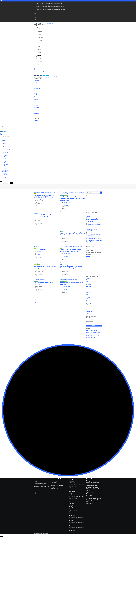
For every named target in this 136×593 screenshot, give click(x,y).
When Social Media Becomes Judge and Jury (43, 8)
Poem (5, 158)
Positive (5, 161)
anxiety (88, 331)
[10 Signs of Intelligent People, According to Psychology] (91, 214)
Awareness (40, 31)
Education (6, 152)
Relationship (93, 335)
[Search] (34, 68)
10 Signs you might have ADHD (44, 282)
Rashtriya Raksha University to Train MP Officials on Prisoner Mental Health (49, 3)
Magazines (40, 61)
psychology (88, 335)
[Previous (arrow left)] (1, 536)
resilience (87, 337)
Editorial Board (38, 55)
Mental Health (90, 334)
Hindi (5, 167)
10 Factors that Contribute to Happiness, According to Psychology (94, 240)
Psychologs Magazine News (42, 199)
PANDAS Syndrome (40, 249)
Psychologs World (40, 251)
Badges (5, 176)
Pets (38, 30)
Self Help (6, 164)
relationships (98, 335)
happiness (95, 332)
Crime (5, 146)
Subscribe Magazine (39, 56)
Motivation (40, 40)
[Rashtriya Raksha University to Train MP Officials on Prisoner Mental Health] (94, 481)
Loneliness (98, 332)
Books (5, 173)
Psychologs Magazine (67, 202)
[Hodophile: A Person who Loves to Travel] (94, 225)
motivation (100, 334)
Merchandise (38, 58)
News (39, 46)
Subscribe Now (94, 325)
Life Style (39, 34)
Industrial (6, 155)
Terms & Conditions (54, 490)
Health (39, 28)
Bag (38, 64)
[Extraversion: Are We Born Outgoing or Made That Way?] (94, 494)
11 (35, 308)
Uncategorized (89, 496)
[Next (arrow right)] (2, 536)
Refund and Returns (54, 488)
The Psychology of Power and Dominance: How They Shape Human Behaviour (49, 6)
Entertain (8, 149)
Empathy (92, 332)
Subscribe (88, 256)
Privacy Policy (53, 487)
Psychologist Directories (55, 484)
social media (92, 337)
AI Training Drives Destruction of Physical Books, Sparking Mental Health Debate (50, 9)
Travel (41, 37)
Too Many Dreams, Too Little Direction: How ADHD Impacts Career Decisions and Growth (72, 198)
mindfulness (96, 334)
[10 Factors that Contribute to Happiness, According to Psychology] (94, 234)
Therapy (39, 49)
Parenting (39, 43)
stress (97, 337)
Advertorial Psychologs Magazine (43, 218)
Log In (36, 65)
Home (36, 25)
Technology (40, 52)
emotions (88, 332)
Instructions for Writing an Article (57, 485)
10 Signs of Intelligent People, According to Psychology (92, 219)
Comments (39, 202)
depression (94, 331)
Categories (37, 27)
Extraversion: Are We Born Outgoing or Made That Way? (45, 5)
